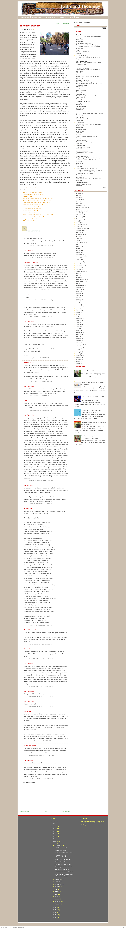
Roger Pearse (80, 35)
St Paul (78, 236)
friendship (79, 307)
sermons (78, 348)
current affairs (80, 271)
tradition (78, 359)
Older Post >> (66, 811)
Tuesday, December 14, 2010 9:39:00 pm (41, 741)
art (77, 248)
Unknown (26, 485)
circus (78, 264)
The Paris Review (81, 61)
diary (77, 275)
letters (78, 322)
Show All (104, 187)
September (58, 884)
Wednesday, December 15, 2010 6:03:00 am (42, 755)
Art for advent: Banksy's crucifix (64, 852)
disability (78, 277)
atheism (78, 250)
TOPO (123, 927)
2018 (55, 824)
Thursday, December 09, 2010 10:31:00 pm (41, 300)
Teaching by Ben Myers (66, 17)
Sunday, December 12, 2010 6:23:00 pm (40, 625)
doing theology (80, 281)
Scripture (79, 232)
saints (78, 346)
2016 (55, 828)
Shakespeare (80, 234)
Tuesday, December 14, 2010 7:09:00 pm (41, 686)
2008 (55, 909)
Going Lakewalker (81, 108)
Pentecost (78, 165)
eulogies (78, 295)
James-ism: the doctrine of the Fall (33, 204)
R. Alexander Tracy (29, 262)
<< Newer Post (24, 811)
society (78, 352)
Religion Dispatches (82, 68)
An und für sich (81, 106)
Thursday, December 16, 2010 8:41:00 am (41, 778)
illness (78, 316)
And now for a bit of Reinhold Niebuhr (34, 216)
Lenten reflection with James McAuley (34, 194)
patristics (78, 334)
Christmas (79, 205)
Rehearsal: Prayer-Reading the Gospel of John (88, 57)
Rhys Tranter (80, 117)
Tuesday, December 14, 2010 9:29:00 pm (41, 696)
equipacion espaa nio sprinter (84, 184)
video (77, 361)
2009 (55, 907)
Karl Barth (79, 217)
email (93, 823)
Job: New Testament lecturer (63, 864)
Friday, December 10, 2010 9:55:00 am (40, 358)
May (56, 894)
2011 (55, 841)
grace (78, 309)
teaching (78, 355)
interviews (79, 318)
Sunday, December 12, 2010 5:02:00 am (40, 503)
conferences (79, 265)
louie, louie (79, 163)
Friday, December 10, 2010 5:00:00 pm (40, 410)
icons (77, 314)
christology (79, 262)
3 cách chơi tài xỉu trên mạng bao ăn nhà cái (88, 141)
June (56, 891)
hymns (78, 312)
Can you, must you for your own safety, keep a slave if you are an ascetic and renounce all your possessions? (89, 38)
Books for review (51, 17)
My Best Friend (80, 131)
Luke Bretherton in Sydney (62, 869)
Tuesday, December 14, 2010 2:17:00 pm (41, 658)
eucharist (79, 293)
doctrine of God (80, 279)
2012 (55, 838)
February (58, 901)
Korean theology (81, 219)
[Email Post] (34, 29)
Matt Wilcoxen (25, 17)
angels (78, 244)
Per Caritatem (80, 122)
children (78, 260)
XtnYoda (26, 760)
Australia (28, 188)
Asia (77, 195)
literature (78, 324)
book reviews (80, 256)
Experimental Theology (83, 43)
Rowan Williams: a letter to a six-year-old (93, 371)
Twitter (78, 240)
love (77, 328)
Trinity (78, 238)
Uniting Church (80, 242)
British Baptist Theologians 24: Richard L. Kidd (88, 178)
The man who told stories (30, 213)
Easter (78, 209)
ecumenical (79, 287)
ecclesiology (79, 285)
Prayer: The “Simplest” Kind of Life (85, 119)
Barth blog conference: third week (64, 872)
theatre (78, 357)
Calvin (78, 203)
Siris (77, 50)
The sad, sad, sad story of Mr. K (32, 206)
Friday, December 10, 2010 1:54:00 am (40, 316)
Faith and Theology (4, 927)
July (56, 889)
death (78, 273)
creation (78, 267)
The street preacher (30, 26)
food (77, 303)
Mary (77, 221)
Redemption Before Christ (83, 147)
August (57, 886)
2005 (55, 917)
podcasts (79, 338)
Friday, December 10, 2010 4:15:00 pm (40, 395)
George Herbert (81, 211)
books (78, 258)
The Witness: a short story (62, 859)
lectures (78, 320)
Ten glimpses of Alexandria (30, 219)
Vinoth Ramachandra (82, 89)
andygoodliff (80, 177)
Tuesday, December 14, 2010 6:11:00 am (41, 644)
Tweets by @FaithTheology (82, 22)
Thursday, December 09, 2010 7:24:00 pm (41, 245)
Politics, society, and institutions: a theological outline (38, 198)
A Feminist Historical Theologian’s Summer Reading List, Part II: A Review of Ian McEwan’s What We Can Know (89, 83)
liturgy (78, 326)
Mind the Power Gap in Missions (84, 152)
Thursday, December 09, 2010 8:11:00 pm (41, 257)
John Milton (79, 215)
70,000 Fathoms (81, 129)
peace (78, 336)
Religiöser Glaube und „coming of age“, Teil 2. (88, 76)
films (77, 301)
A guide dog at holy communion (32, 208)
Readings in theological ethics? (90, 436)
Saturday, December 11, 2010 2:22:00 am (41, 480)
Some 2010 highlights (61, 847)
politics (78, 340)
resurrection (79, 344)
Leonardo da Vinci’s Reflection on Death (86, 136)
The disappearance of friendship (64, 867)
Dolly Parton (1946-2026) (82, 52)
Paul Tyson (27, 415)
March (57, 899)
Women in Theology (82, 80)
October (57, 881)
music (78, 330)
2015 (55, 831)
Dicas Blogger (21, 927)
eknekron (26, 508)
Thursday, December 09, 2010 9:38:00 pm (41, 290)
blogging (78, 254)
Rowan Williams (81, 230)
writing (78, 363)
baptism (78, 252)
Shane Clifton (80, 94)
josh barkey (79, 112)
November (58, 879)
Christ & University (82, 182)
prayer (78, 342)
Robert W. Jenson (81, 228)
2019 (55, 821)
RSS (77, 17)
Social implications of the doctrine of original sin (36, 202)
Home (45, 811)
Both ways (79, 103)
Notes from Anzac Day (29, 220)
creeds (78, 269)
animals (78, 246)
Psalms (78, 226)
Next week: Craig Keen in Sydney (32, 192)
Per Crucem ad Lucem (83, 101)
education (79, 289)
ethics (78, 291)
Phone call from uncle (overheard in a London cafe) (38, 214)
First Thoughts (80, 145)
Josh (25, 295)
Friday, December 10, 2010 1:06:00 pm (40, 381)
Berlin (78, 201)
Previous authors (37, 17)
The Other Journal (81, 135)
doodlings (79, 283)
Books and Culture (82, 151)
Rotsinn (78, 75)
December (58, 845)
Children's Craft (27, 196)
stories (37, 188)
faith (77, 297)
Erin (25, 236)
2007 (55, 912)
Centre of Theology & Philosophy (86, 168)
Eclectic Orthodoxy (82, 55)
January (57, 904)
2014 (55, 833)
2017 (55, 826)
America (78, 193)
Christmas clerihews (60, 850)
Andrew (26, 711)
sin (33, 188)
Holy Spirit (79, 213)
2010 (55, 843)
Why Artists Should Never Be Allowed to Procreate (89, 113)
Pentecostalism (80, 224)
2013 (55, 836)
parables (78, 332)
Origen (78, 223)
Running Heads (81, 140)
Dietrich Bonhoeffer (82, 207)
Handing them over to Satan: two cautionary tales (37, 200)
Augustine (79, 197)
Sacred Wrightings (82, 156)
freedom (78, 305)
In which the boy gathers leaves (32, 210)
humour (78, 310)
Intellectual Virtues (81, 90)
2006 (55, 914)
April (56, 896)
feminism (79, 299)
